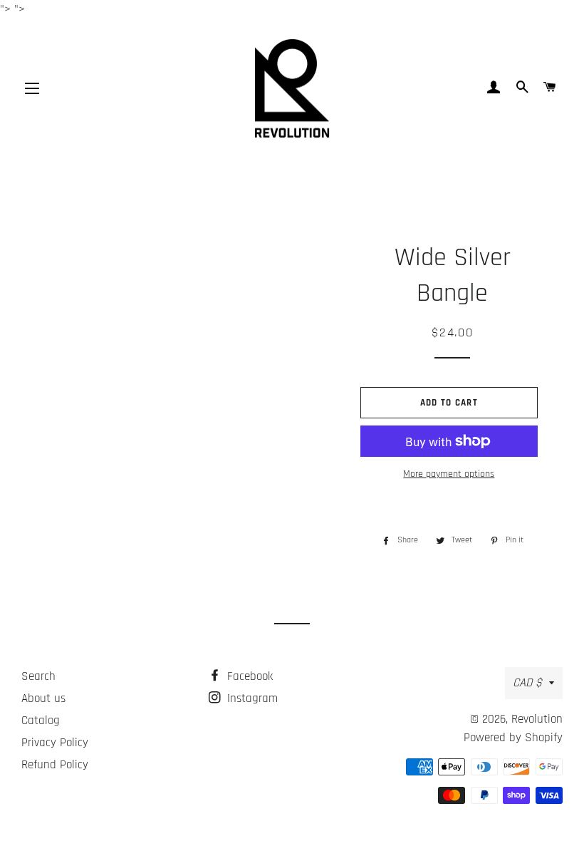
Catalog (40, 720)
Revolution (537, 719)
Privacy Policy (54, 742)
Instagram (251, 698)
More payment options (448, 474)
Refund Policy (54, 765)
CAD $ (527, 683)
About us (43, 698)
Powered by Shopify (513, 737)
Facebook (248, 676)
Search (38, 676)
